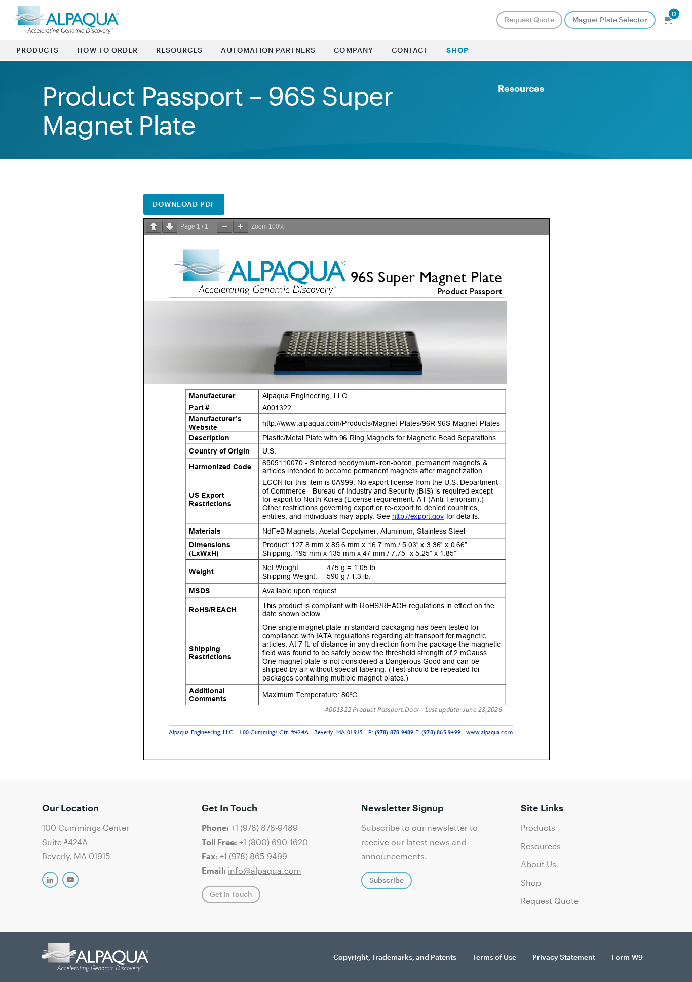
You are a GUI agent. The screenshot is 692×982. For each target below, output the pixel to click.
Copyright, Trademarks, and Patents (394, 957)
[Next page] (169, 227)
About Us (538, 864)
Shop (457, 50)
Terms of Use (494, 957)
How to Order (107, 50)
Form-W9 (627, 957)
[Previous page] (153, 227)
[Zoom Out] (224, 227)
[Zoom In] (240, 227)
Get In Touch (231, 894)
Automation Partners (268, 50)
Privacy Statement (563, 957)
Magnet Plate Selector (609, 19)
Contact (410, 50)
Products (37, 50)
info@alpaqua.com (264, 870)
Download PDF (184, 204)
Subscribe (386, 880)
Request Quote (529, 19)
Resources (179, 50)
